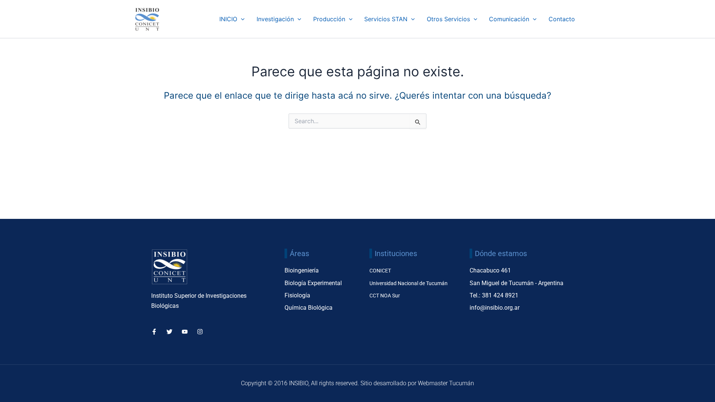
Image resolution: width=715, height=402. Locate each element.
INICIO (228, 19)
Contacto (562, 19)
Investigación (275, 19)
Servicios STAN (385, 19)
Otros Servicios (448, 19)
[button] (241, 19)
